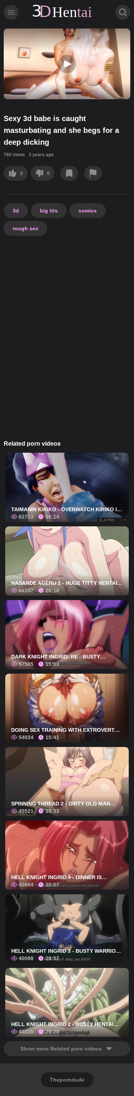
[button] (67, 64)
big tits (49, 211)
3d (16, 211)
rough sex (25, 228)
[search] (122, 12)
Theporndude (67, 1080)
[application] (67, 64)
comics (88, 211)
